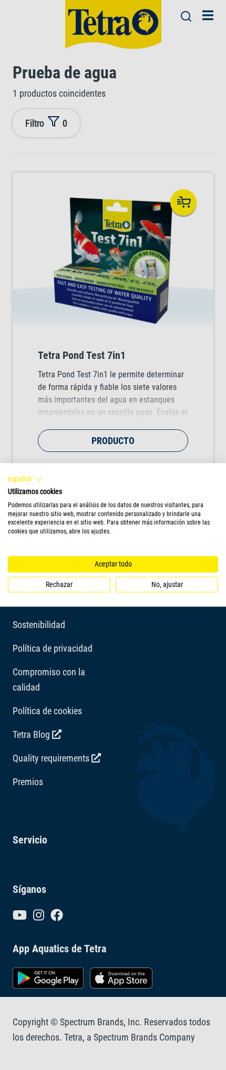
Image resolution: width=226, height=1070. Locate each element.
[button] (25, 479)
